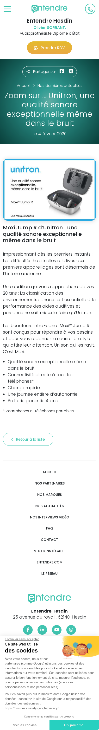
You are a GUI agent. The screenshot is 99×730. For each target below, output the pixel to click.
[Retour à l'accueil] (49, 9)
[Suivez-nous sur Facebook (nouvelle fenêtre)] (28, 630)
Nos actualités (49, 506)
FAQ (49, 528)
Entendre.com (49, 562)
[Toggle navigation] (7, 9)
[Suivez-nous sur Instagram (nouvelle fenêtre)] (71, 630)
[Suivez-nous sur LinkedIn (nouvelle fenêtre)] (42, 630)
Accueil (50, 472)
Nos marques (49, 495)
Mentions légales (49, 551)
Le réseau (49, 574)
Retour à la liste (31, 439)
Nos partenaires (50, 483)
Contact (49, 540)
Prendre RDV (53, 48)
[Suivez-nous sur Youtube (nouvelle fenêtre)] (57, 630)
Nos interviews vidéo (49, 517)
